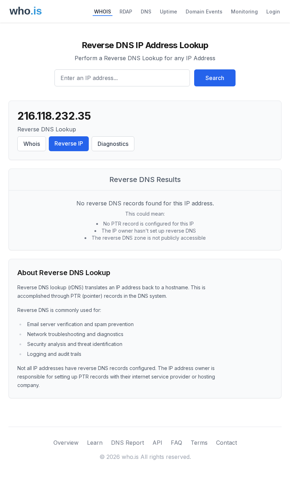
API (157, 442)
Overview (66, 442)
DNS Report (127, 442)
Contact (226, 442)
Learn (95, 442)
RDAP (126, 11)
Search (214, 77)
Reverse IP (68, 143)
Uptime (168, 11)
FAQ (176, 442)
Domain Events (204, 11)
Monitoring (244, 11)
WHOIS (102, 11)
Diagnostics (113, 143)
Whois (31, 143)
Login (273, 11)
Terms (199, 442)
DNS (146, 11)
